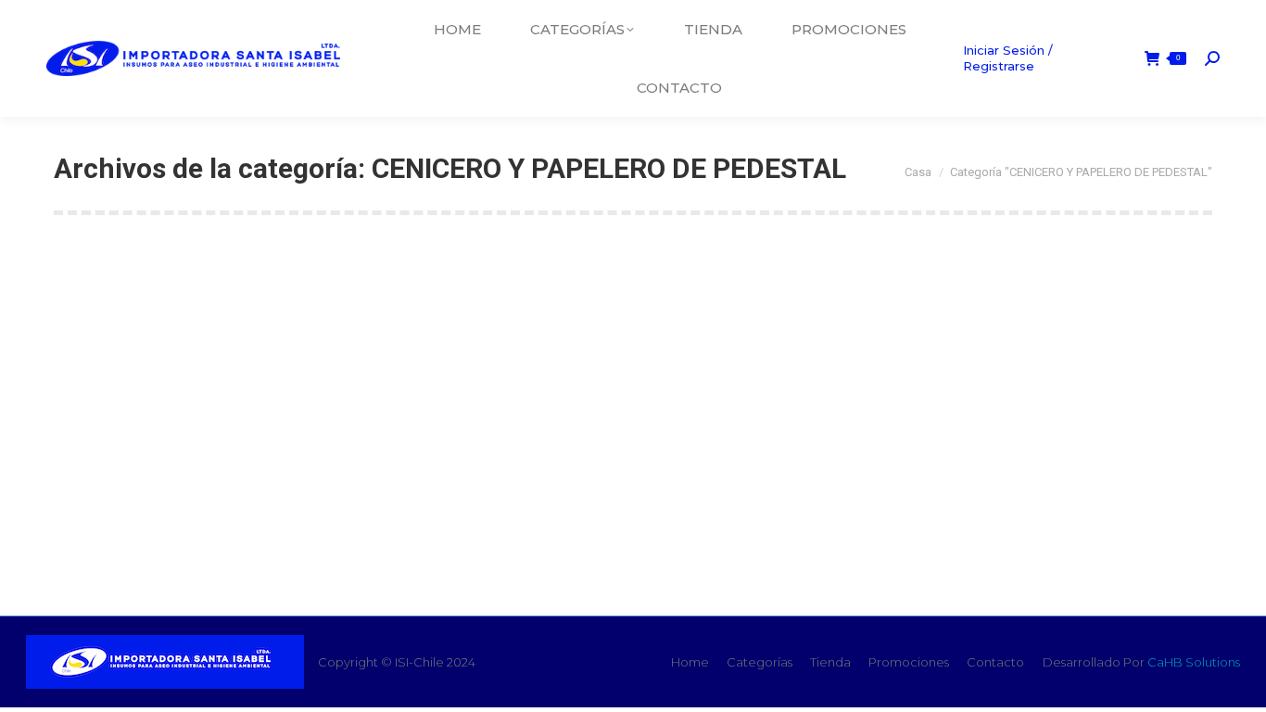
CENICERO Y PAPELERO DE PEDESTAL (256, 452)
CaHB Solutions (1193, 662)
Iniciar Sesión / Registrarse (1008, 58)
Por (371, 485)
